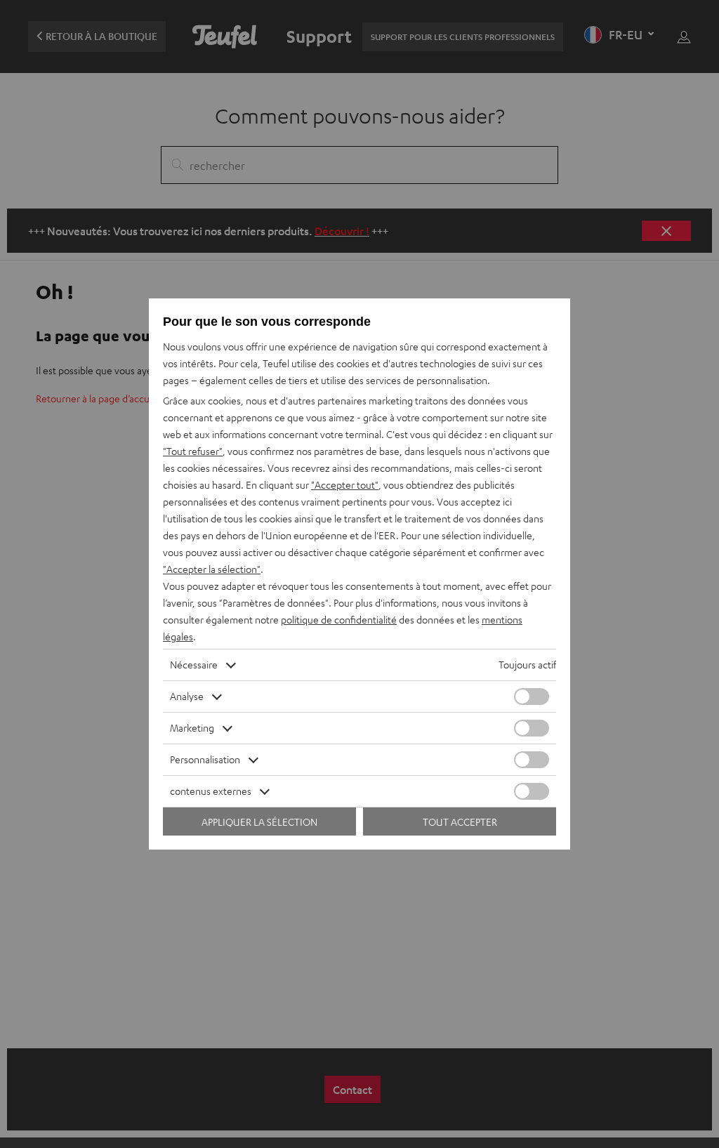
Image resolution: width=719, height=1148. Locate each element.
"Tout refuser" (193, 451)
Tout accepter (460, 822)
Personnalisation (205, 759)
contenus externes (210, 791)
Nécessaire (194, 665)
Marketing (192, 728)
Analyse (187, 696)
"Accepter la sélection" (211, 569)
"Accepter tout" (344, 485)
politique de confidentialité (339, 620)
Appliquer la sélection (259, 822)
